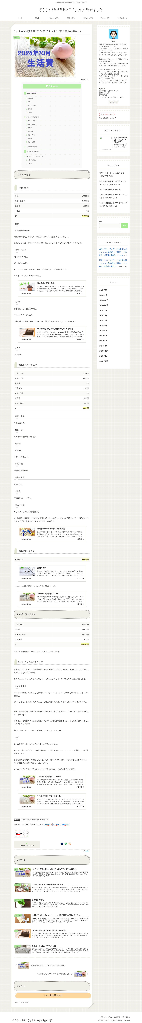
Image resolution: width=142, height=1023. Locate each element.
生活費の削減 (35, 819)
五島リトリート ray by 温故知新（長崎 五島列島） (111, 174)
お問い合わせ (126, 1017)
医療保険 (30, 131)
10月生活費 (29, 98)
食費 (29, 102)
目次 (50, 86)
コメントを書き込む (53, 995)
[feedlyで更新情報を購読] (65, 843)
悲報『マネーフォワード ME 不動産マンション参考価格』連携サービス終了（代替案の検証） (113, 252)
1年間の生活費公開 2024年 (109, 190)
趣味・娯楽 (31, 142)
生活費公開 (45, 819)
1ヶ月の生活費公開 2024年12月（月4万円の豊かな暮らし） (113, 196)
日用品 (30, 112)
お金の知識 (26, 819)
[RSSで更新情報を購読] (69, 843)
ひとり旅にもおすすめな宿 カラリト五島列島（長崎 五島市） (112, 182)
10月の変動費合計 (31, 147)
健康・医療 (31, 120)
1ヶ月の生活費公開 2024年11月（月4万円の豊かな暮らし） (113, 204)
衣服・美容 (31, 124)
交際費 (30, 128)
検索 (100, 221)
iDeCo (29, 163)
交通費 (30, 138)
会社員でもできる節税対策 (34, 156)
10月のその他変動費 (32, 117)
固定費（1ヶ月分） (33, 151)
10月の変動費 (31, 93)
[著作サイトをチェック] (61, 843)
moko (113, 41)
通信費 (30, 109)
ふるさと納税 (32, 160)
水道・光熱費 (32, 105)
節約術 (18, 819)
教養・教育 (31, 135)
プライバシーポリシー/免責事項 (110, 1017)
